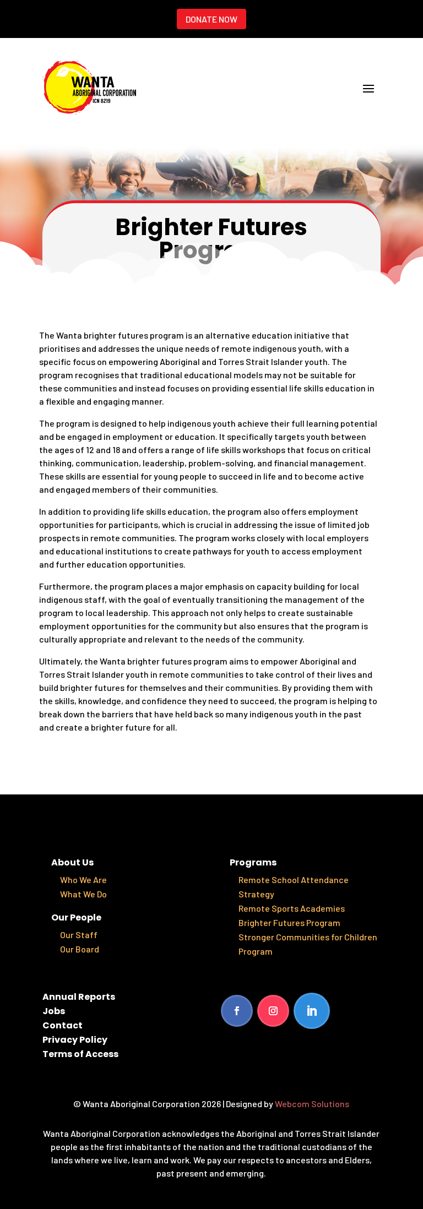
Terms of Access (80, 1054)
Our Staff (78, 934)
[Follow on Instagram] (273, 1011)
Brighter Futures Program (289, 922)
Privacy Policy (74, 1039)
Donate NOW (211, 19)
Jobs (53, 1011)
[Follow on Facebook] (237, 1011)
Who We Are (83, 879)
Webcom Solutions (312, 1103)
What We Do (83, 894)
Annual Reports (78, 996)
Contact (62, 1025)
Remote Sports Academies (291, 908)
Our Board (79, 949)
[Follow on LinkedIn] (312, 1011)
